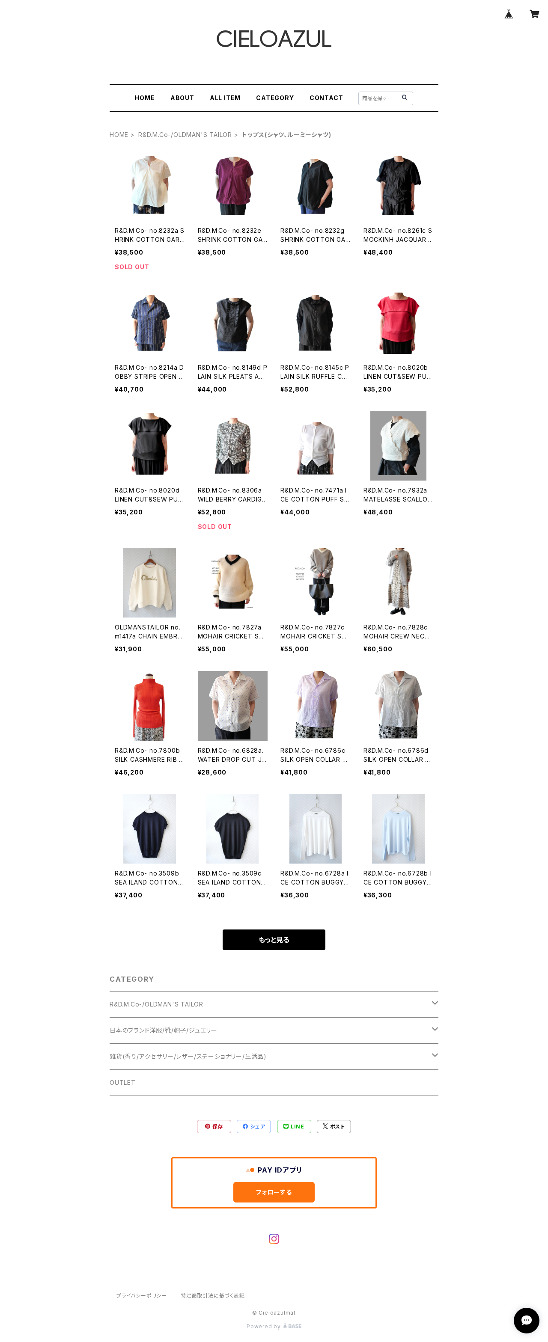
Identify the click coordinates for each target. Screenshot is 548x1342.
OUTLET (123, 1082)
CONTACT (326, 97)
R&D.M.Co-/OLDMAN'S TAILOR (185, 134)
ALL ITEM (225, 97)
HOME (145, 97)
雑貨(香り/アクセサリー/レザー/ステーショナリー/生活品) (188, 1056)
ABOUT (182, 97)
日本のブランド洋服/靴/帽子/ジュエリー (163, 1030)
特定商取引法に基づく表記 (213, 1295)
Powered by (265, 1326)
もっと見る (274, 939)
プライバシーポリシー (141, 1295)
